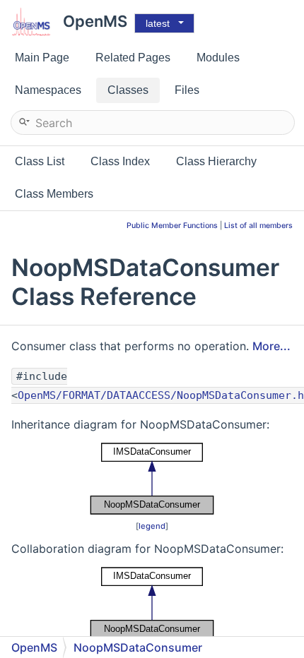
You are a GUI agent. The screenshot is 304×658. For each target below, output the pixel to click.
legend (152, 526)
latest (158, 23)
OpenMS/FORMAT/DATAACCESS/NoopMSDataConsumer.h (161, 395)
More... (271, 346)
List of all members (258, 225)
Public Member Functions (172, 225)
